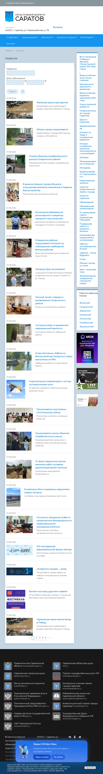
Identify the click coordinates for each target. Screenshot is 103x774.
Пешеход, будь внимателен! (50, 269)
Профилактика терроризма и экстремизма (87, 237)
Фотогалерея (86, 37)
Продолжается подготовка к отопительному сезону (52, 411)
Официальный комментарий (87, 207)
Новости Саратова (84, 197)
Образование (86, 202)
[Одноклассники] (75, 737)
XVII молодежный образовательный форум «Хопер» (54, 548)
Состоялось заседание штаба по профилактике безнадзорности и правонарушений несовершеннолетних (54, 522)
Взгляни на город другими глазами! (48, 591)
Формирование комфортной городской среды (88, 279)
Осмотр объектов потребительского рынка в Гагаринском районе (48, 158)
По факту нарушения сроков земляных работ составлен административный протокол (51, 464)
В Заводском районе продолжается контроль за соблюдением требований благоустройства (49, 245)
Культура (84, 157)
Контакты (10, 44)
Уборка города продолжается (52, 129)
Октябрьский (86, 322)
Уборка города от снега (87, 264)
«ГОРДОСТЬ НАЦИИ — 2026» (52, 569)
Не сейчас (58, 757)
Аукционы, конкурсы (66, 37)
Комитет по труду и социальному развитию (86, 136)
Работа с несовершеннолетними (88, 246)
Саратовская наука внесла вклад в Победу (54, 621)
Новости (20, 51)
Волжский (85, 303)
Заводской (85, 311)
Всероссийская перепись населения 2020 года (88, 97)
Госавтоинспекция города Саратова (88, 113)
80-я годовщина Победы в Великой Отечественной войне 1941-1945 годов (88, 63)
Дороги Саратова (84, 120)
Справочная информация (19, 3)
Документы (46, 37)
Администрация (29, 37)
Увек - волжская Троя (88, 270)
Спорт (83, 259)
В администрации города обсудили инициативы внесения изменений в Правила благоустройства (47, 187)
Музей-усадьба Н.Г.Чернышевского (88, 174)
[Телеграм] (80, 737)
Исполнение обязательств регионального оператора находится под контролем (49, 215)
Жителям (58, 27)
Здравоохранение (88, 127)
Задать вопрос (42, 757)
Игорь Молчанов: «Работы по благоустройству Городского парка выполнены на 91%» (53, 356)
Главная (8, 51)
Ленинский (85, 318)
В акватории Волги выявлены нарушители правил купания (47, 491)
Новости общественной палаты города (87, 189)
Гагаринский (86, 307)
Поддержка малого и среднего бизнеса (86, 227)
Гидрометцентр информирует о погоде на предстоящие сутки (50, 383)
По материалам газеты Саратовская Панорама (87, 216)
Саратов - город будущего (88, 254)
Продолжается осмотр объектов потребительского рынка (52, 435)
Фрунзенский (86, 326)
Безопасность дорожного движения (87, 86)
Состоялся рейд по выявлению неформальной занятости (51, 327)
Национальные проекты (87, 181)
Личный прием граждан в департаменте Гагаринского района (50, 300)
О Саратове (11, 37)
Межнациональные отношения (88, 162)
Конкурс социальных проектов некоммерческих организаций (88, 148)
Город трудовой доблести (88, 105)
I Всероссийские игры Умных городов (88, 77)
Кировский (85, 315)
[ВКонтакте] (70, 737)
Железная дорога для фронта (52, 102)
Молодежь (85, 168)
